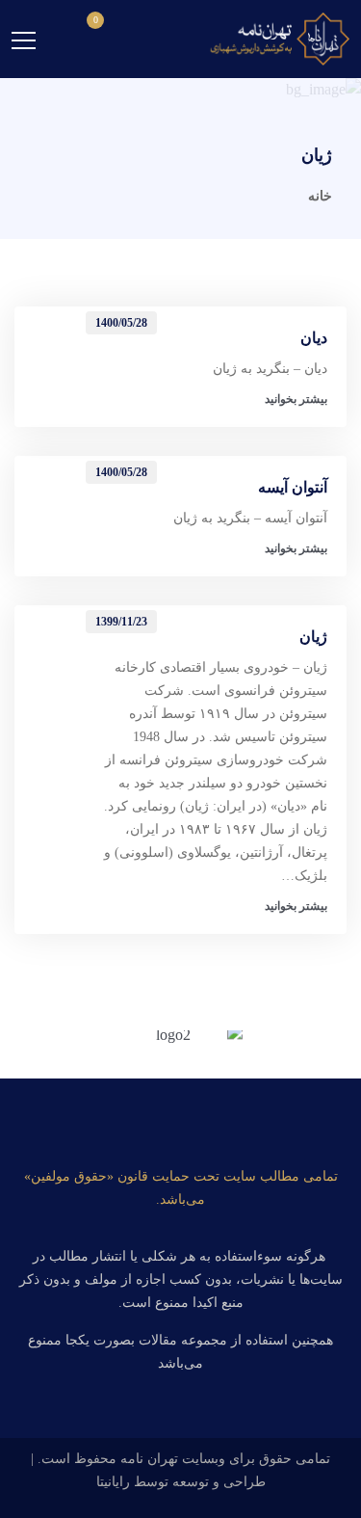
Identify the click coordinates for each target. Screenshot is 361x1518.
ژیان (313, 636)
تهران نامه (149, 1458)
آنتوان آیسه (292, 487)
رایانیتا (113, 1482)
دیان (313, 338)
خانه (320, 196)
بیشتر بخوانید (296, 399)
